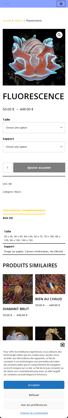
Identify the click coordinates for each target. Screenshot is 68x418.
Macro (18, 20)
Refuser (34, 395)
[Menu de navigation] (61, 4)
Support (8, 138)
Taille (6, 119)
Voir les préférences (34, 405)
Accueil (7, 20)
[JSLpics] (7, 4)
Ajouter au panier (39, 167)
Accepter (34, 385)
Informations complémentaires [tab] (24, 210)
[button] (62, 345)
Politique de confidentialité (34, 413)
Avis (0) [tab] (8, 218)
